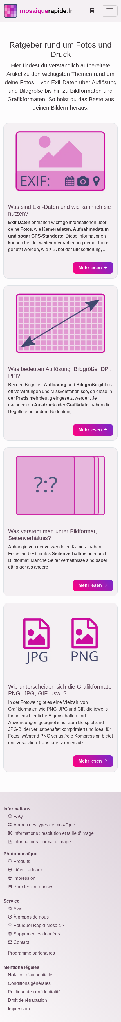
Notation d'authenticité (30, 975)
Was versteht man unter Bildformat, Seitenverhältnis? (52, 534)
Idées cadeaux (27, 869)
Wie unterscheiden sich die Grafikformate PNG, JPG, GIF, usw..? (59, 690)
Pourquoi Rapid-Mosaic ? (38, 925)
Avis (17, 908)
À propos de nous (30, 917)
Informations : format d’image (41, 841)
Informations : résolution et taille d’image (53, 833)
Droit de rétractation (27, 1000)
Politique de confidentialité (34, 991)
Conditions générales (29, 983)
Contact (20, 942)
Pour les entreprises (32, 886)
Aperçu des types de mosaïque (43, 824)
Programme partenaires (31, 953)
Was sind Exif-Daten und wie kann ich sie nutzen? (59, 210)
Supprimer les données (36, 933)
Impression (23, 878)
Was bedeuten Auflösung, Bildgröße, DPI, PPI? (60, 372)
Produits (21, 861)
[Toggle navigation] (110, 11)
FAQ (17, 816)
